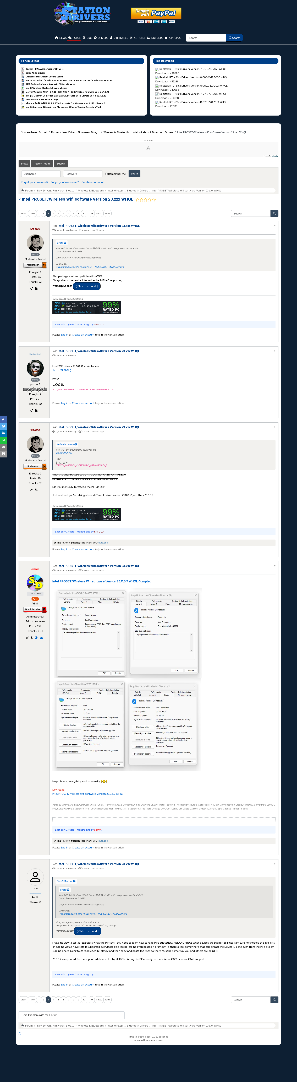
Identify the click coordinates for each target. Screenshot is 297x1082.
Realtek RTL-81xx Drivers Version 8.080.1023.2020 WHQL (194, 77)
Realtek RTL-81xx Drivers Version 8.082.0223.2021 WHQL (194, 85)
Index (24, 163)
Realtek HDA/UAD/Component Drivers (45, 69)
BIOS (89, 38)
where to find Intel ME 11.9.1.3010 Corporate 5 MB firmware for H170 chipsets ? (65, 103)
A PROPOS (175, 38)
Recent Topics (42, 163)
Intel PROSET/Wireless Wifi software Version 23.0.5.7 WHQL (87, 794)
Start (23, 213)
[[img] (86, 307)
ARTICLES (140, 38)
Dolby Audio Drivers (35, 73)
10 (84, 213)
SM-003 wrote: (65, 881)
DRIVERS (103, 38)
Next (99, 213)
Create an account (92, 182)
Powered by (140, 1040)
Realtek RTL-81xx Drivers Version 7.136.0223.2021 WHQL (193, 69)
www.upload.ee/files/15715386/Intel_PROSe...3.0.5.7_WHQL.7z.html (90, 267)
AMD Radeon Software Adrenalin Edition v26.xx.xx (50, 84)
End (107, 213)
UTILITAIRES (121, 38)
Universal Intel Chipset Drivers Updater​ (45, 77)
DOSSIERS (157, 38)
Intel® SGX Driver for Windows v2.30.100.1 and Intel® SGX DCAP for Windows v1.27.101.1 (70, 80)
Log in (134, 173)
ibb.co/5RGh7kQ (62, 370)
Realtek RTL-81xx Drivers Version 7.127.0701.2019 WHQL (193, 94)
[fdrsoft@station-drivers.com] (41, 638)
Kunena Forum (155, 1040)
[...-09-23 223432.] (126, 724)
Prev (32, 213)
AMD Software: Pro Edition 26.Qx (42, 99)
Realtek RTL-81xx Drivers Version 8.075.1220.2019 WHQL (193, 102)
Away (35, 599)
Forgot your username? (65, 182)
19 (92, 213)
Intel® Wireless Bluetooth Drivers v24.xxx (46, 88)
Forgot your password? (34, 182)
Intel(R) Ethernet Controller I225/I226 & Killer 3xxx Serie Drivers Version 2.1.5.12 (66, 96)
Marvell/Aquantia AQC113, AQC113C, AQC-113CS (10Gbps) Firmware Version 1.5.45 (67, 92)
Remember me (117, 174)
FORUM (77, 38)
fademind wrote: (65, 444)
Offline (35, 254)
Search (236, 38)
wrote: (60, 243)
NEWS (63, 38)
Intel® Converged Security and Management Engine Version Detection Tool (63, 107)
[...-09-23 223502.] (128, 633)
